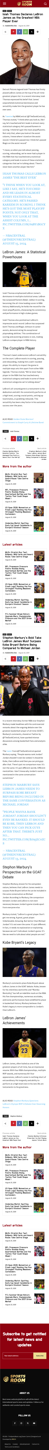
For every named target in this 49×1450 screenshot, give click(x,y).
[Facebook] (19, 31)
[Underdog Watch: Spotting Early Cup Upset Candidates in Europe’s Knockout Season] (39, 527)
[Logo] (24, 3)
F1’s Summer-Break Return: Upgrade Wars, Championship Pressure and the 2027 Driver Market (18, 617)
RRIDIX (14, 1439)
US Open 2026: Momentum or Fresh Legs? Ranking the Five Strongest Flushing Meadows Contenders (18, 511)
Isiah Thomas (14, 431)
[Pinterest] (13, 31)
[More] (37, 31)
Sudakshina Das (11, 26)
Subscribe (40, 1356)
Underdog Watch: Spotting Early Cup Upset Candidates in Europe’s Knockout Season (18, 525)
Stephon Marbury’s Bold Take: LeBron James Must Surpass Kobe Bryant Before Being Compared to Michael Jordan (35, 455)
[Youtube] (34, 1423)
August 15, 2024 (14, 244)
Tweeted (9, 116)
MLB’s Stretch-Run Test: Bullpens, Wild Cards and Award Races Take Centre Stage (19, 554)
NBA (4, 11)
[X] (31, 31)
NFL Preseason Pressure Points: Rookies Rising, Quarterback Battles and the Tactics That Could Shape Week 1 (18, 494)
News (9, 11)
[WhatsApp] (25, 31)
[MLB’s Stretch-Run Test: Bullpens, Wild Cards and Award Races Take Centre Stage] (39, 478)
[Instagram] (21, 1423)
